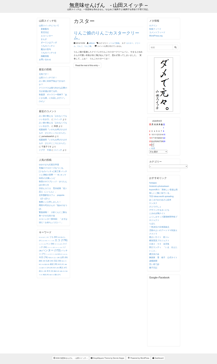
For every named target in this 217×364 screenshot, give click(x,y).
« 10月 (152, 148)
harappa (153, 182)
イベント (50, 240)
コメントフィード (157, 32)
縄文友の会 (154, 254)
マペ (54, 254)
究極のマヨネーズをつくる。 (52, 167)
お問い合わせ (45, 59)
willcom (92, 43)
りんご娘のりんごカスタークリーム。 (106, 35)
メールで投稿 (114, 43)
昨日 (41, 264)
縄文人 (42, 271)
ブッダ (49, 254)
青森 (46, 274)
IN (40, 237)
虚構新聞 (153, 260)
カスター (129, 43)
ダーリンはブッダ (49, 42)
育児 (50, 271)
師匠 (42, 261)
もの (44, 240)
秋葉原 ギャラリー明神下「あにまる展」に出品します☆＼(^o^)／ (53, 98)
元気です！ (44, 74)
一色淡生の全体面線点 (159, 226)
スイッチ (58, 119)
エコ (61, 240)
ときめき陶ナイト (157, 213)
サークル (58, 244)
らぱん (152, 223)
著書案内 (45, 28)
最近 (54, 264)
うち (53, 236)
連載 (62, 271)
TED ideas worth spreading (161, 196)
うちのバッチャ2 (48, 52)
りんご (80, 46)
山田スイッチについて (49, 25)
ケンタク (153, 203)
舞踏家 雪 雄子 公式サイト (163, 257)
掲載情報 (45, 56)
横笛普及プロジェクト (159, 240)
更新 (46, 264)
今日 (43, 257)
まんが (44, 39)
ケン (50, 243)
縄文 (63, 267)
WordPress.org (155, 35)
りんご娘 (87, 46)
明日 (64, 261)
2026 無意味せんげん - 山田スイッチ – (71, 358)
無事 (43, 268)
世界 (60, 254)
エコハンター (47, 35)
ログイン (153, 25)
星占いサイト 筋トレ (159, 237)
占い (57, 257)
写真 (50, 257)
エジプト (42, 244)
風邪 (51, 274)
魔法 (58, 274)
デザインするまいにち (159, 209)
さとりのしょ (155, 206)
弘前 (49, 260)
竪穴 (56, 268)
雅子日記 (153, 267)
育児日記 (45, 32)
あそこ (45, 237)
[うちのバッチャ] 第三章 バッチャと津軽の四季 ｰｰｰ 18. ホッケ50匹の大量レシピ (53, 174)
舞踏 (57, 271)
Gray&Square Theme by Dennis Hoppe (108, 358)
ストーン (51, 247)
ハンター (51, 250)
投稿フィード (155, 28)
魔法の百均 (46, 49)
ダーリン (59, 247)
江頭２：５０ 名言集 (159, 243)
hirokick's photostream (159, 186)
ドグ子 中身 (45, 149)
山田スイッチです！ (48, 77)
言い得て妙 (154, 264)
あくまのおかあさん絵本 (160, 199)
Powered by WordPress (139, 358)
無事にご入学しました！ (50, 201)
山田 (64, 257)
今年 (65, 254)
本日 (61, 264)
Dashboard (159, 358)
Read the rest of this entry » (87, 65)
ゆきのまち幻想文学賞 (49, 164)
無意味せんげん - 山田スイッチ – (108, 5)
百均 (50, 267)
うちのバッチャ (48, 45)
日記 (57, 260)
